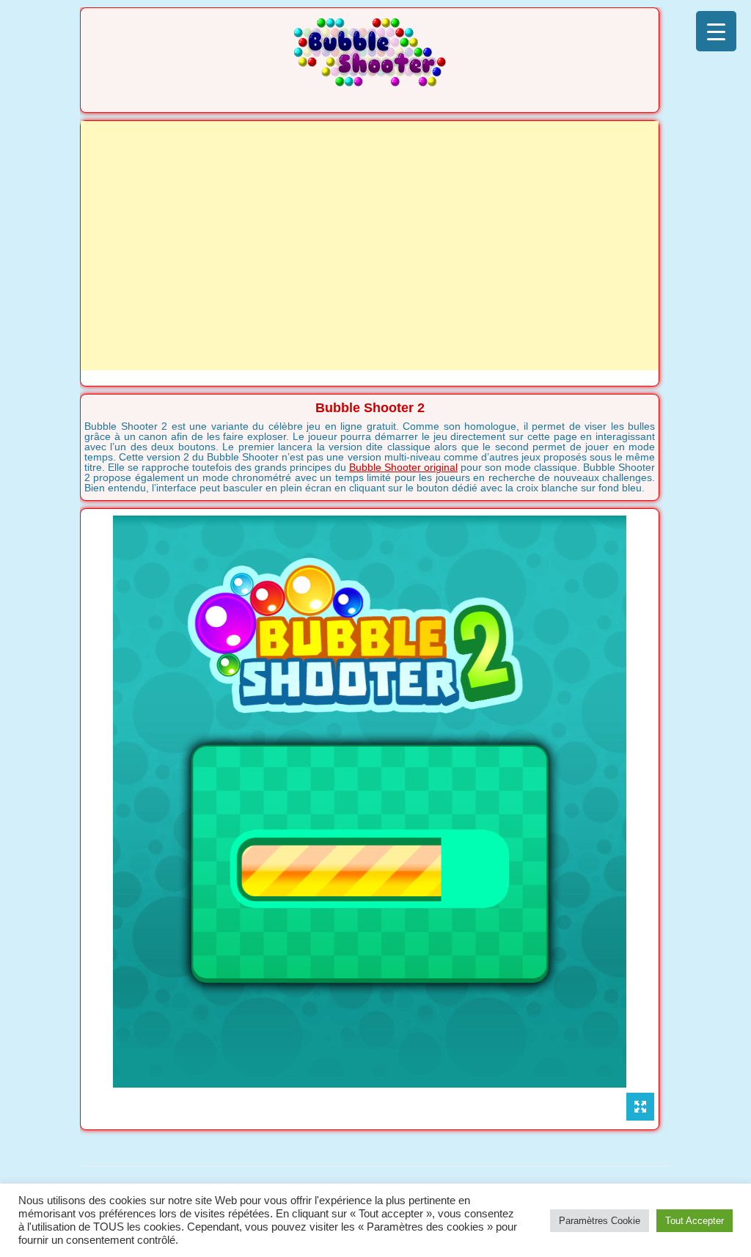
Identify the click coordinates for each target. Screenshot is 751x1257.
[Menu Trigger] (716, 31)
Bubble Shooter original (403, 467)
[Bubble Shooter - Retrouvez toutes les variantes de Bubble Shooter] (369, 82)
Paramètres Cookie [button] (599, 1220)
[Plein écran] (640, 1107)
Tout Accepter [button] (694, 1220)
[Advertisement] (370, 245)
